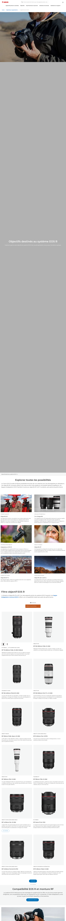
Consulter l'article (32, 899)
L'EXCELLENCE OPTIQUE (39, 575)
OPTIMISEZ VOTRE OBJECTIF (6, 544)
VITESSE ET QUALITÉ (5, 514)
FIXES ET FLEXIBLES (38, 544)
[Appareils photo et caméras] (19, 5)
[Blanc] (7, 644)
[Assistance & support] (60, 5)
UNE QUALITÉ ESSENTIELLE (39, 514)
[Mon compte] (63, 2)
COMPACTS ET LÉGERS (5, 575)
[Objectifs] (24, 5)
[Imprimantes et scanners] (38, 5)
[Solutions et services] (49, 5)
